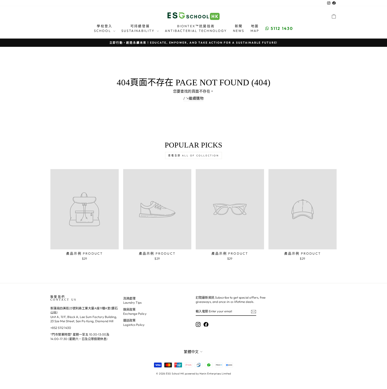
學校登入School (103, 28)
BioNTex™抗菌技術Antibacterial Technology (196, 28)
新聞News (238, 28)
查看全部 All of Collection (193, 155)
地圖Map (255, 28)
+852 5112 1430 (60, 328)
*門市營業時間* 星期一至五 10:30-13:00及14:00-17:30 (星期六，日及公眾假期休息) (79, 337)
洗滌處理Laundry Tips (132, 300)
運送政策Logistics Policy (134, 322)
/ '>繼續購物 (193, 98)
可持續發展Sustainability (138, 28)
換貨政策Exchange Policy (135, 311)
